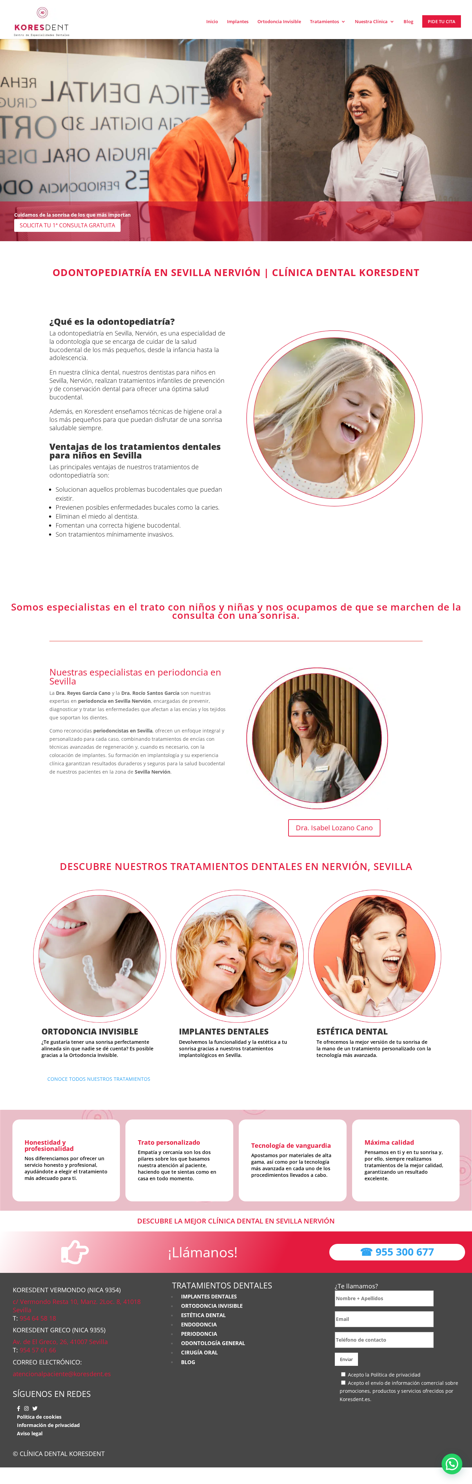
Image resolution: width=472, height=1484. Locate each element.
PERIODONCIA (199, 1334)
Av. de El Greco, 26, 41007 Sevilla (60, 1342)
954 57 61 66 (38, 1350)
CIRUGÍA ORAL (199, 1352)
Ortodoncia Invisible (279, 22)
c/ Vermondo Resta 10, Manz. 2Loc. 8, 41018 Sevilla (77, 1305)
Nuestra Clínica (371, 22)
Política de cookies (39, 1417)
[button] (452, 1464)
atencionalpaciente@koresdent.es (62, 1374)
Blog (408, 22)
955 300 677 (397, 1252)
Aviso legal (30, 1433)
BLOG (188, 1362)
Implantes (237, 22)
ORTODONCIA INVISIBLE (89, 1031)
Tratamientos (324, 22)
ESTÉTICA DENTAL (352, 1031)
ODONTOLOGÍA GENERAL (213, 1343)
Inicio (212, 22)
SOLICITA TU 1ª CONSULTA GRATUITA (67, 225)
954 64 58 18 (38, 1318)
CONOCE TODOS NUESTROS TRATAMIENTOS (98, 1079)
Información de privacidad (48, 1425)
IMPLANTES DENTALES (223, 1031)
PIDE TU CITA (441, 21)
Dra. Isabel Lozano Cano (334, 827)
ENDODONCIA (198, 1324)
